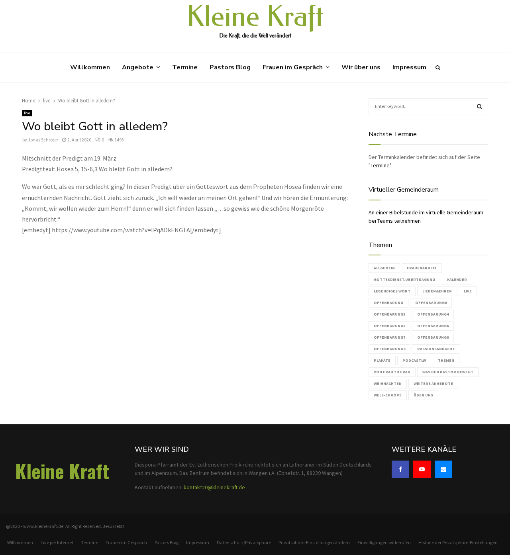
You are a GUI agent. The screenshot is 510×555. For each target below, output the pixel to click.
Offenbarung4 (433, 314)
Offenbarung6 (433, 325)
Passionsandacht (436, 348)
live (27, 113)
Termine (185, 67)
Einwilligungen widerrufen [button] (384, 542)
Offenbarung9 (389, 348)
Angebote (137, 67)
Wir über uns (361, 67)
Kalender (457, 279)
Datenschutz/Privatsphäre (244, 542)
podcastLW (414, 360)
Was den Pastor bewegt (447, 372)
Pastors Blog (230, 67)
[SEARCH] (479, 106)
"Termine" (380, 165)
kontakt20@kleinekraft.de (214, 487)
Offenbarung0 (431, 302)
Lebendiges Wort (392, 291)
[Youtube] (422, 469)
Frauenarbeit (422, 268)
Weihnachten (388, 383)
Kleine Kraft (255, 16)
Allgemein (384, 268)
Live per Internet (57, 542)
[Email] (443, 469)
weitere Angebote (433, 383)
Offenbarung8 (433, 337)
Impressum (409, 67)
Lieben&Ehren (437, 291)
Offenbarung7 (389, 337)
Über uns (423, 395)
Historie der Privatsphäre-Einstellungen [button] (458, 542)
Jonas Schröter (43, 140)
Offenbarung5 (389, 325)
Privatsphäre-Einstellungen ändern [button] (314, 542)
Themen (446, 360)
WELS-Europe (388, 395)
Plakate (382, 360)
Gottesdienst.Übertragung (404, 279)
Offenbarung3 (389, 314)
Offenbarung (388, 302)
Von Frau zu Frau (392, 372)
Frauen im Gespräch (293, 67)
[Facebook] (400, 469)
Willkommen (90, 67)
